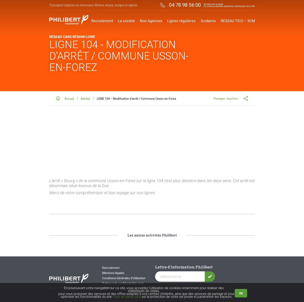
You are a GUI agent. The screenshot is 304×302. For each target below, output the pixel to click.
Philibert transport (69, 20)
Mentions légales (113, 273)
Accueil (69, 98)
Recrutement (102, 21)
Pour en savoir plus (127, 297)
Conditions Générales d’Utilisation (124, 278)
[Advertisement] (152, 137)
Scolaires (208, 21)
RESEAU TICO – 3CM (238, 21)
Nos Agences (151, 21)
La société (126, 21)
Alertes (85, 98)
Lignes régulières (181, 21)
